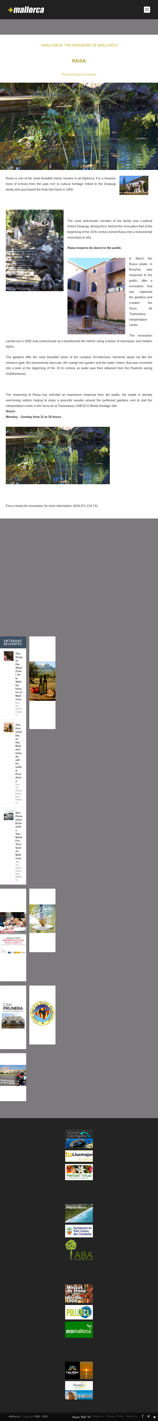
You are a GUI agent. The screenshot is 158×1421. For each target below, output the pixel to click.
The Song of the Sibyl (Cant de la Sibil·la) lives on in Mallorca (18, 676)
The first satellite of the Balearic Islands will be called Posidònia (18, 752)
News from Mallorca (18, 798)
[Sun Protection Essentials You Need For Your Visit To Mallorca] (8, 815)
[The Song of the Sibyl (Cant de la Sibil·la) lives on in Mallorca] (8, 656)
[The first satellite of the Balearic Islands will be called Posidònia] (8, 727)
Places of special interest (79, 74)
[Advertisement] (79, 577)
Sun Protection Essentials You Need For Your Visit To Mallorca (18, 835)
